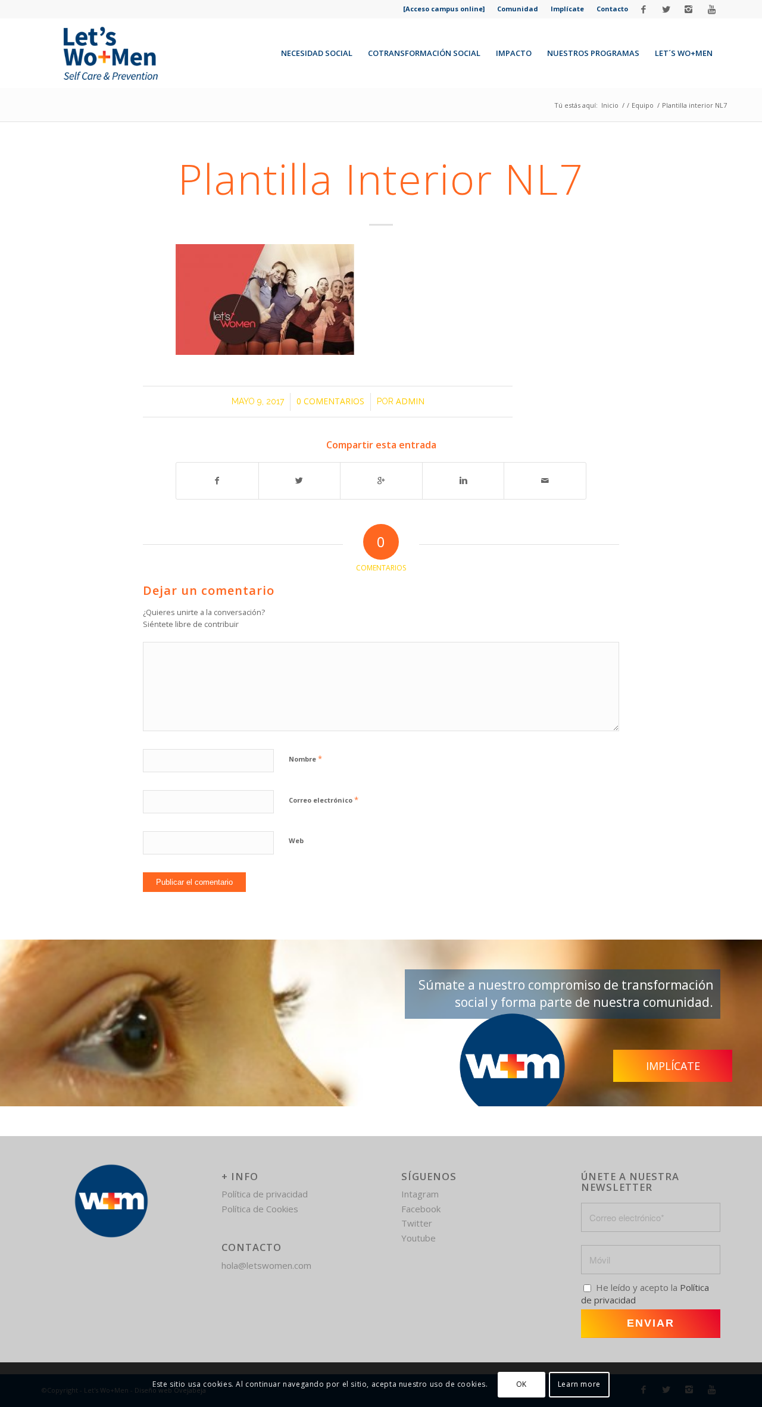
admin (410, 401)
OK (521, 1384)
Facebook (421, 1209)
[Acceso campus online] (444, 8)
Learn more (579, 1384)
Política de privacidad (264, 1194)
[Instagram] (688, 9)
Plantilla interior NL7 (381, 178)
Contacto (612, 8)
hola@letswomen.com (266, 1265)
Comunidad (517, 8)
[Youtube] (711, 9)
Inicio (610, 105)
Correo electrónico (323, 799)
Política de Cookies (259, 1209)
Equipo (643, 105)
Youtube (418, 1238)
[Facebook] (643, 9)
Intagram (420, 1194)
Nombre (305, 758)
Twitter (416, 1223)
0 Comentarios (330, 401)
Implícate (567, 8)
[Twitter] (665, 9)
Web (296, 840)
